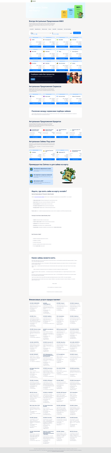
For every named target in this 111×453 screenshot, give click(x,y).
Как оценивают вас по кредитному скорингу (54, 287)
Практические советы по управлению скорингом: (54, 291)
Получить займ (77, 32)
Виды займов (55, 283)
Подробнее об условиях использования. (58, 451)
